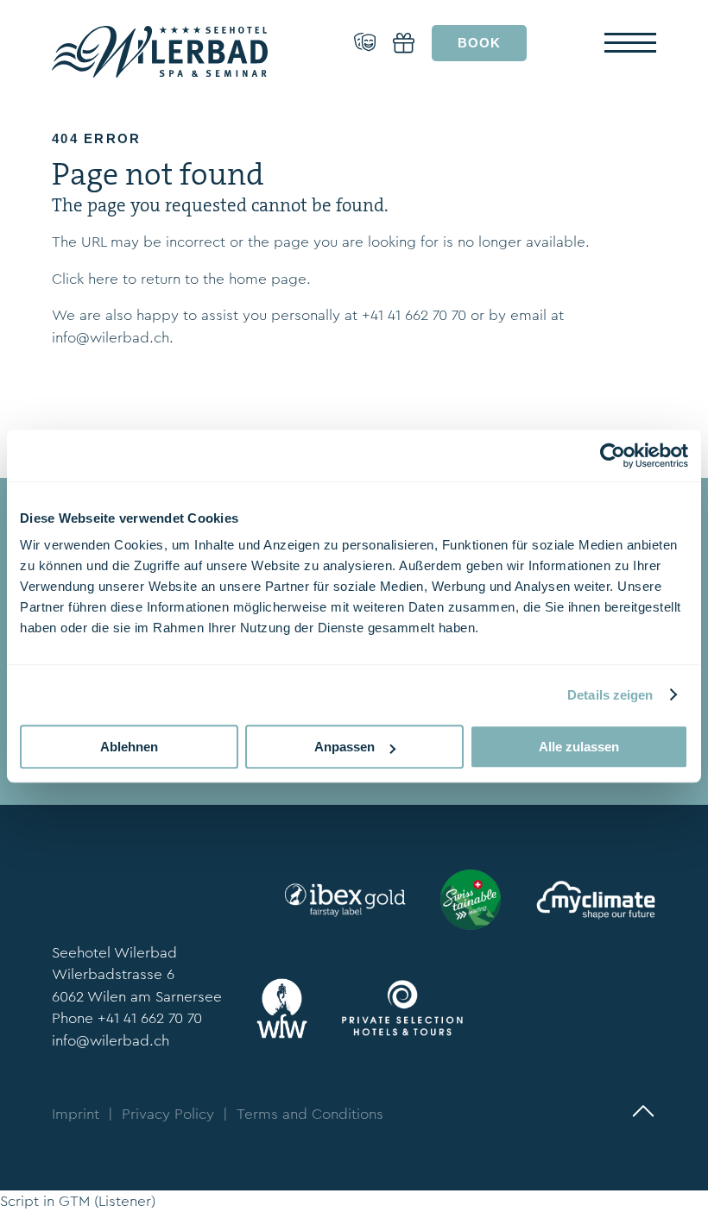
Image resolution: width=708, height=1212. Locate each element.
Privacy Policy (168, 1114)
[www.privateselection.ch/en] (402, 1008)
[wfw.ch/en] (281, 1008)
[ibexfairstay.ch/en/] (345, 900)
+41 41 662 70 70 (414, 315)
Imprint (75, 1114)
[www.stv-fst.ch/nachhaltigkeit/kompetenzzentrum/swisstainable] (470, 900)
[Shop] (403, 43)
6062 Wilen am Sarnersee (137, 997)
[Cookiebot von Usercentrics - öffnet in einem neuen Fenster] (612, 455)
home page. (270, 279)
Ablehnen (129, 746)
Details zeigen (610, 695)
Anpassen (344, 746)
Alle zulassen (579, 746)
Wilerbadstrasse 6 (113, 974)
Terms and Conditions (310, 1114)
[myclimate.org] (595, 900)
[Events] (365, 43)
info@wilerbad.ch (110, 338)
